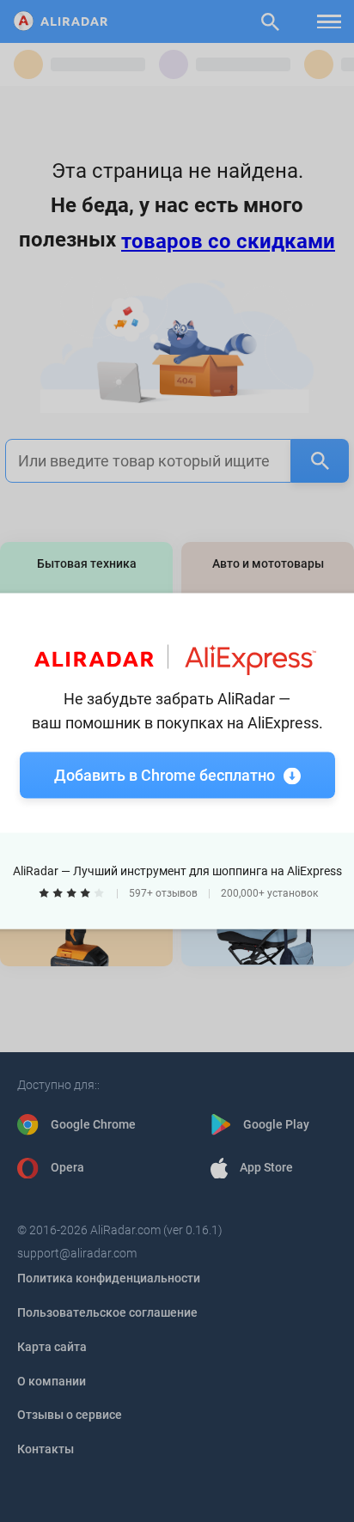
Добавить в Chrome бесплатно (164, 775)
